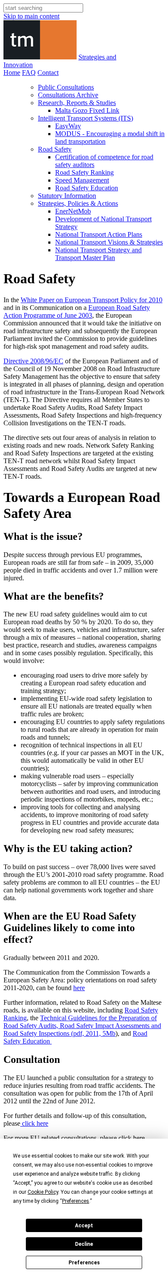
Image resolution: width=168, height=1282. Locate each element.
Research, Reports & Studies (77, 102)
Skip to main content (31, 16)
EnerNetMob (73, 211)
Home (11, 72)
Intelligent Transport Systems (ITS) (85, 118)
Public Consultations (66, 87)
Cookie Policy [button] (43, 1192)
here (79, 987)
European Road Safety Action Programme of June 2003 (76, 311)
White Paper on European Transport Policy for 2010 (91, 299)
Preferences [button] (75, 1201)
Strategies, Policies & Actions (78, 203)
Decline (84, 1244)
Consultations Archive (68, 95)
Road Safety (55, 149)
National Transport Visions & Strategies (109, 242)
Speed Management (82, 180)
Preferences (84, 1263)
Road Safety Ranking (84, 172)
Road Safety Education (86, 188)
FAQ (29, 72)
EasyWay (68, 126)
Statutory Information (67, 195)
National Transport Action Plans (98, 234)
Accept (84, 1226)
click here (34, 1123)
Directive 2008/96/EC (33, 361)
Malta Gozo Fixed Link (87, 110)
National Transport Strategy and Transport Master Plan (98, 253)
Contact (48, 72)
